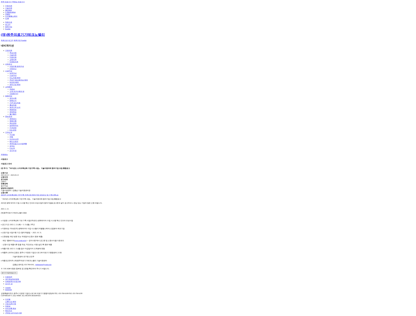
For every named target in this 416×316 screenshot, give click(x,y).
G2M (7, 18)
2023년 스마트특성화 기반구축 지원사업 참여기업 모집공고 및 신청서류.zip (29, 195)
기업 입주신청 (10, 304)
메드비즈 (8, 311)
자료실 (7, 306)
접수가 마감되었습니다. (9, 273)
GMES (7, 14)
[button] (4, 155)
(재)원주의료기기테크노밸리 (23, 34)
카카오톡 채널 (10, 308)
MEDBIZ (8, 10)
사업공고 (8, 64)
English (7, 29)
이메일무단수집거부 (13, 281)
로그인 (7, 24)
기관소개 (8, 132)
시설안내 (8, 71)
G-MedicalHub (10, 12)
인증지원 (8, 6)
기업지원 (8, 50)
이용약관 (8, 277)
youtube (8, 288)
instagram (8, 290)
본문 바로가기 (6, 2)
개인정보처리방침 (12, 279)
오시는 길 (9, 284)
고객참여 (8, 87)
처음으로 (8, 22)
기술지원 (8, 8)
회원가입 (8, 27)
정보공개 (8, 116)
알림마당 (8, 96)
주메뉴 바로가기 (18, 2)
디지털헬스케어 (11, 16)
